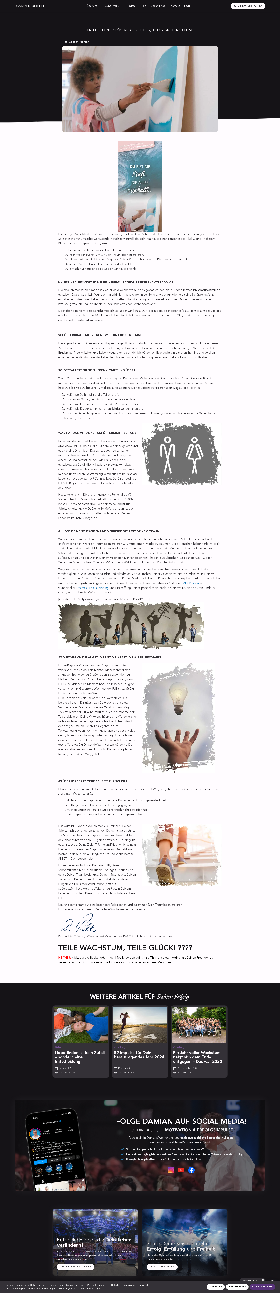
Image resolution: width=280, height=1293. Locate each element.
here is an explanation (182, 578)
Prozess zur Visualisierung (92, 588)
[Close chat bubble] (263, 1280)
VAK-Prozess (191, 583)
